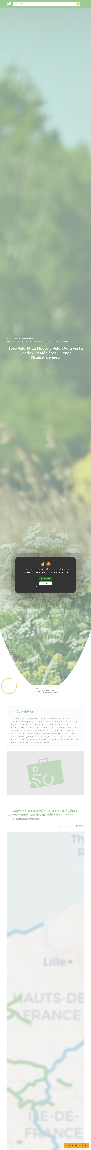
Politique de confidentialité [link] (45, 587)
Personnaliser (45, 583)
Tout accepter (45, 579)
